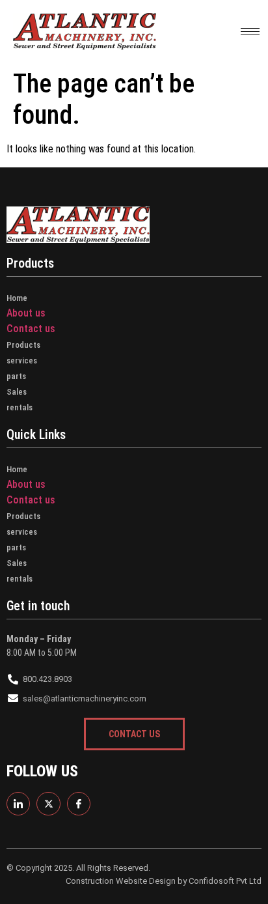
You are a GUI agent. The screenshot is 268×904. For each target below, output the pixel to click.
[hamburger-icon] (250, 31)
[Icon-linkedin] (18, 803)
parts (16, 376)
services (22, 360)
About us (26, 313)
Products (23, 345)
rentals (20, 407)
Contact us (31, 328)
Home (17, 298)
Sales (17, 392)
